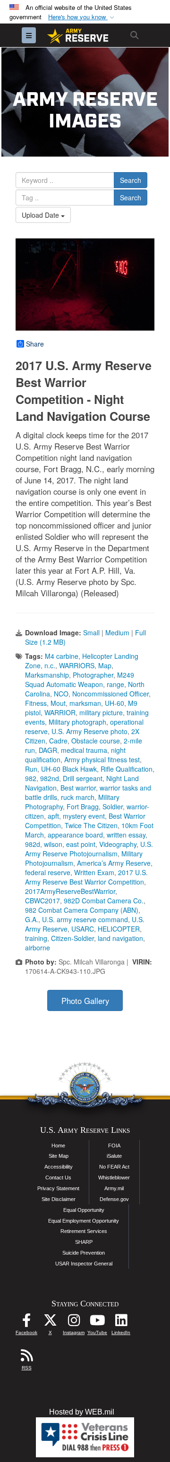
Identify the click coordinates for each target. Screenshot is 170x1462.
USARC (82, 928)
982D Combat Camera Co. (104, 900)
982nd (49, 778)
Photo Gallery (85, 1000)
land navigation (120, 938)
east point (80, 844)
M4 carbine (61, 656)
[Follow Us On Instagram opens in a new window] (73, 1323)
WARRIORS (76, 665)
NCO (61, 693)
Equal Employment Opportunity (83, 1221)
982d (32, 844)
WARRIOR (60, 712)
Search (130, 180)
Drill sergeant (82, 778)
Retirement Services (83, 1231)
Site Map (58, 1156)
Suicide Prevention (83, 1253)
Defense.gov (114, 1199)
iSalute (114, 1156)
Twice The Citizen (91, 825)
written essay (126, 834)
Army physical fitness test (102, 759)
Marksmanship (47, 675)
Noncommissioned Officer (110, 693)
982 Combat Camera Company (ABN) (81, 910)
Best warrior (78, 787)
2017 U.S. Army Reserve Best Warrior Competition (86, 877)
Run (31, 769)
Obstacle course (95, 740)
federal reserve (47, 872)
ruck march (77, 797)
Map (104, 665)
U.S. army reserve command (85, 919)
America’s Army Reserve (114, 863)
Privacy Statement (58, 1188)
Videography (117, 844)
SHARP (84, 1242)
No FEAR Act (114, 1167)
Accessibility (58, 1167)
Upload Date (41, 215)
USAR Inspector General (83, 1263)
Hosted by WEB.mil (81, 1412)
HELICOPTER (119, 928)
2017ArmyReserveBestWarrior (70, 891)
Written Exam (94, 872)
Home (58, 1145)
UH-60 (114, 703)
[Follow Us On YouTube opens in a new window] (97, 1323)
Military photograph (77, 722)
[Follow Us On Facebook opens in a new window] (26, 1323)
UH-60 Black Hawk (69, 769)
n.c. (49, 665)
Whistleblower (114, 1177)
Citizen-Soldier (72, 938)
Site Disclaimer (59, 1199)
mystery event (84, 816)
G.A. (31, 919)
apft (53, 816)
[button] (82, 17)
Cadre (58, 740)
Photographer (93, 675)
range (115, 684)
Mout (58, 703)
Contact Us (58, 1177)
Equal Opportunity (83, 1210)
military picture (101, 712)
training (36, 938)
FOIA (114, 1145)
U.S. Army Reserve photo (89, 731)
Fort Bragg (83, 806)
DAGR (48, 750)
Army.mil (114, 1188)
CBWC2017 (42, 900)
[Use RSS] (26, 1358)
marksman (85, 703)
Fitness (36, 703)
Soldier (112, 806)
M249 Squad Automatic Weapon (79, 679)
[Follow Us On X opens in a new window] (50, 1323)
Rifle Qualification (127, 769)
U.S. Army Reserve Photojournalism (89, 848)
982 (30, 778)
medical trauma (84, 750)
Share (35, 344)
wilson (53, 844)
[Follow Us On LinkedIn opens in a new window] (121, 1323)
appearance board (75, 834)
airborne (37, 947)
